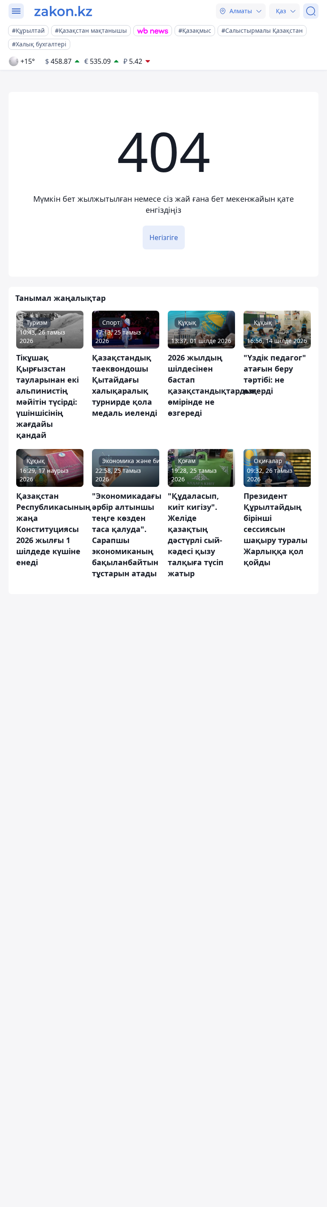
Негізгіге (163, 237)
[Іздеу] (310, 11)
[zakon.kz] (63, 11)
